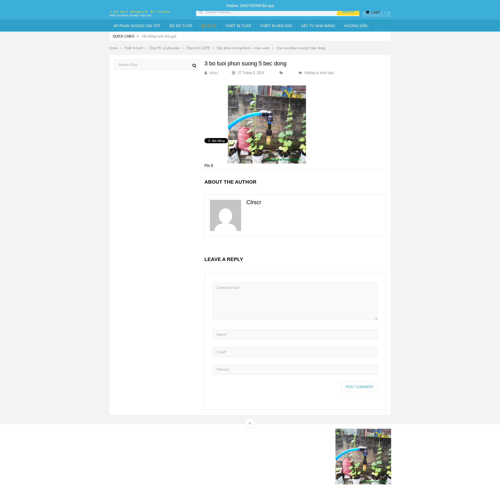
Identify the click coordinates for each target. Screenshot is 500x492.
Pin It (208, 165)
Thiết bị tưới (238, 26)
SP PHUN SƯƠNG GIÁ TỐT (137, 26)
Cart (378, 13)
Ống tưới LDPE (198, 48)
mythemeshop (135, 458)
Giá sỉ (210, 26)
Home (113, 48)
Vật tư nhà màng (318, 26)
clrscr (214, 73)
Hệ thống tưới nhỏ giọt (159, 36)
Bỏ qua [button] (268, 5)
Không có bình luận (319, 73)
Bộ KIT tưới (181, 26)
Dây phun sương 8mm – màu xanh (243, 48)
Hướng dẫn (355, 26)
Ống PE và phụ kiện (164, 48)
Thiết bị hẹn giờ (276, 26)
